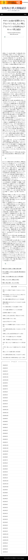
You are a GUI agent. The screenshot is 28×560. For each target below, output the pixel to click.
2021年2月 (5, 528)
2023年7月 (5, 460)
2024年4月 (5, 433)
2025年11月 (5, 377)
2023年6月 (5, 463)
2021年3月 (5, 525)
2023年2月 (5, 474)
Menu (25, 14)
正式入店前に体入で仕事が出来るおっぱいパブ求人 (14, 357)
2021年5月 (5, 519)
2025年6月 (5, 391)
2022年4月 (5, 504)
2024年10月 (5, 415)
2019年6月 (5, 543)
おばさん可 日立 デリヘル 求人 (9, 321)
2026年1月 (5, 371)
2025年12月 (5, 374)
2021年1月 (5, 531)
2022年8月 (5, 492)
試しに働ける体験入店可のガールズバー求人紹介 (13, 299)
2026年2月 (5, 368)
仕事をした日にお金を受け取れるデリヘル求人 (13, 333)
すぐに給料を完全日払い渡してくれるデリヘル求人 (14, 354)
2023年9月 (5, 454)
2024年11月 (5, 412)
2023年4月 (5, 468)
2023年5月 (5, 466)
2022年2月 (5, 510)
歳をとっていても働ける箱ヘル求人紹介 (11, 351)
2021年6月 (5, 516)
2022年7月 (5, 495)
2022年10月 (5, 486)
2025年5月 (5, 394)
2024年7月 (5, 424)
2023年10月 (5, 451)
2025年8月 (5, 385)
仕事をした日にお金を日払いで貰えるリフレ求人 (13, 315)
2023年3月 (5, 471)
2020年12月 (5, 534)
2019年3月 (5, 551)
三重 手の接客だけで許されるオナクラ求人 (12, 339)
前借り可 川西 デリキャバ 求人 (9, 318)
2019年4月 (5, 549)
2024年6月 (5, 427)
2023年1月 (5, 477)
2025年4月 (5, 397)
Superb (22, 558)
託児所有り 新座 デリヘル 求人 (9, 312)
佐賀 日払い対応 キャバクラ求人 (10, 282)
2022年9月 (5, 489)
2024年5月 (5, 430)
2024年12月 (5, 409)
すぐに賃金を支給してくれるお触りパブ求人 (12, 306)
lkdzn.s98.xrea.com (14, 34)
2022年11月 (5, 483)
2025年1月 (5, 406)
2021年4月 (5, 522)
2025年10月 (5, 380)
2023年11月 (5, 448)
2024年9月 (5, 418)
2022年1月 (5, 513)
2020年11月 (5, 537)
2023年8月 (5, 457)
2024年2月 (5, 439)
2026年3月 (5, 365)
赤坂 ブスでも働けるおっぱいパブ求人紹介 (12, 276)
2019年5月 (5, 546)
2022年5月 (5, 501)
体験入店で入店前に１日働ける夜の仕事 (11, 268)
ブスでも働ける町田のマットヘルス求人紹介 (12, 309)
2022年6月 (5, 498)
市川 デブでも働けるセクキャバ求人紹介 (12, 336)
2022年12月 (5, 480)
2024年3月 (5, 436)
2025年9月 (5, 383)
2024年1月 (5, 442)
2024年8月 (5, 421)
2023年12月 (5, 445)
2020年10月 (5, 540)
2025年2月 (5, 403)
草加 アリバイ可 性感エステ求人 (10, 279)
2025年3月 (5, 400)
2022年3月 (5, 507)
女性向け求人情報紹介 (14, 8)
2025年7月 (5, 388)
